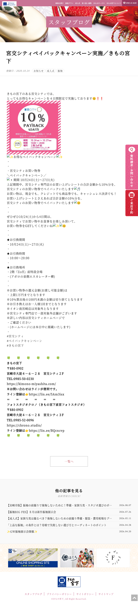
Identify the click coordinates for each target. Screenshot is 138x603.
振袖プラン (69, 3)
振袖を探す (60, 3)
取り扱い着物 (87, 3)
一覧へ (69, 461)
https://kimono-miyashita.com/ (31, 384)
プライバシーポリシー (59, 594)
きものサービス (99, 3)
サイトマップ (106, 594)
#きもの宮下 (15, 345)
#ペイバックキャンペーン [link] (24, 341)
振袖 (60, 70)
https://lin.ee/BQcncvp (47, 430)
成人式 (77, 3)
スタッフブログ (33, 594)
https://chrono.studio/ (24, 425)
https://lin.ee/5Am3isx (46, 394)
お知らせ (39, 70)
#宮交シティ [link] (15, 336)
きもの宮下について (114, 3)
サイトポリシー (85, 594)
